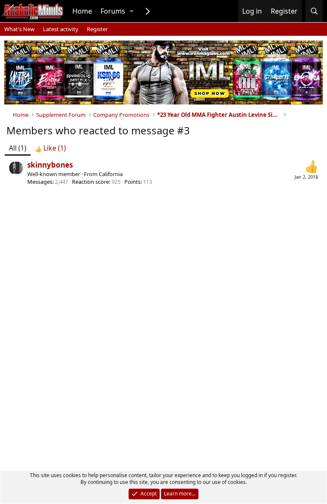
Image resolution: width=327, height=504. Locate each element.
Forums (112, 11)
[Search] (314, 11)
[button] (131, 11)
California (111, 174)
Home (82, 11)
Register (97, 29)
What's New (19, 29)
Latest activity (60, 29)
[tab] (50, 148)
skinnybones (50, 165)
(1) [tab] (17, 148)
